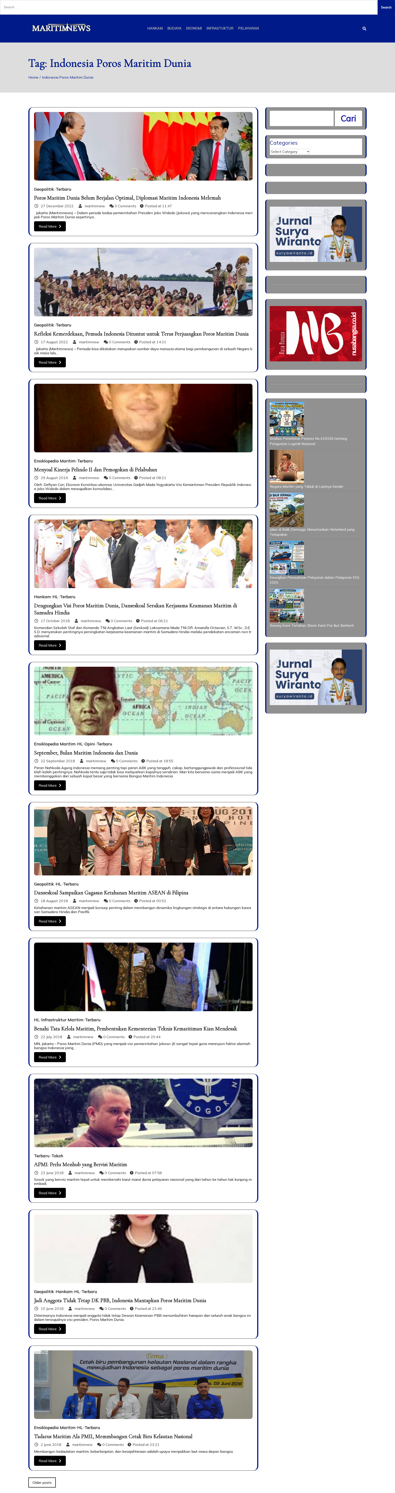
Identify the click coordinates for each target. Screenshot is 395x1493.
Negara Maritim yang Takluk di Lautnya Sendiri (306, 486)
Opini (90, 743)
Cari (348, 118)
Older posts (42, 1482)
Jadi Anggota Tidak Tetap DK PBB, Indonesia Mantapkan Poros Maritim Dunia (120, 1300)
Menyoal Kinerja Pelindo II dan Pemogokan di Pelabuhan (95, 469)
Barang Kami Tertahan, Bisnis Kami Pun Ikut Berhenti (312, 625)
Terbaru (63, 189)
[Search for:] (189, 7)
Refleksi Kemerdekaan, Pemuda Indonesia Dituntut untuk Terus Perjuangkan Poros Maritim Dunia (141, 334)
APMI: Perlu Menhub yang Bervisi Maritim (80, 1164)
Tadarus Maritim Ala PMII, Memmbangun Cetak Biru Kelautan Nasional (113, 1436)
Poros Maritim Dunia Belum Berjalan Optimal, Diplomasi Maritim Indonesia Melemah (127, 198)
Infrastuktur (219, 28)
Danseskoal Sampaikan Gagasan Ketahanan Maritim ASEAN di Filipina (111, 892)
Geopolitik (44, 189)
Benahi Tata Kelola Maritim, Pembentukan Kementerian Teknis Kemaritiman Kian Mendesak (135, 1028)
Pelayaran (248, 28)
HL (55, 596)
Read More (48, 226)
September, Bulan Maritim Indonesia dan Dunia (86, 752)
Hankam (155, 28)
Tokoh (57, 1155)
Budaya (174, 28)
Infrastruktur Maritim (62, 1019)
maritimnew (95, 206)
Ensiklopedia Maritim (54, 461)
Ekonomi (194, 28)
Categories (284, 142)
